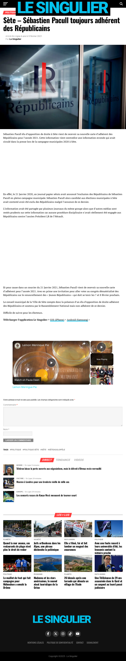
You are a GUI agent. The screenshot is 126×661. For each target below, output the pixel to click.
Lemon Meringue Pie (35, 345)
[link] (17, 346)
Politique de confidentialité (60, 642)
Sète (44, 450)
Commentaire (10, 405)
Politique (16, 450)
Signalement (92, 642)
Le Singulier (15, 39)
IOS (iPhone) (57, 319)
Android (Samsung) (77, 319)
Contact (80, 642)
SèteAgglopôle (57, 450)
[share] (84, 343)
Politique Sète (31, 450)
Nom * (6, 429)
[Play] (102, 372)
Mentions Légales (36, 642)
